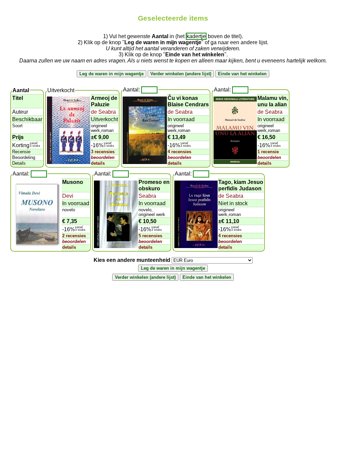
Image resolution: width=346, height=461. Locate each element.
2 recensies (74, 235)
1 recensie (268, 151)
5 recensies (150, 235)
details (98, 163)
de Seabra (103, 112)
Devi (67, 196)
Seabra (147, 196)
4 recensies (179, 151)
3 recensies (103, 151)
